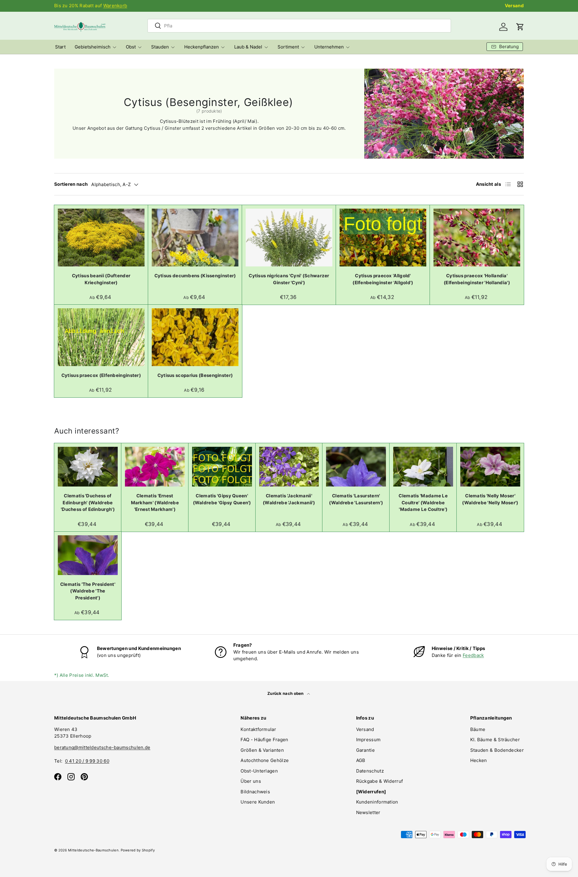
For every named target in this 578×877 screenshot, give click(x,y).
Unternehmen (329, 47)
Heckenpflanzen (201, 47)
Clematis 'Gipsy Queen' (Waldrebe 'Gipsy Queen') (222, 499)
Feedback (473, 655)
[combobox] (299, 25)
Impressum (368, 739)
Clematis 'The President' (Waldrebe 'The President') (87, 591)
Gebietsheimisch (92, 47)
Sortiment (288, 47)
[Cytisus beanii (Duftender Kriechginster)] (101, 237)
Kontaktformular (258, 729)
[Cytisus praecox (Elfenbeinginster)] (101, 337)
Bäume (478, 729)
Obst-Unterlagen (259, 771)
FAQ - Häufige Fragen (264, 739)
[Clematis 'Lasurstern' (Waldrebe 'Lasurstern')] (356, 467)
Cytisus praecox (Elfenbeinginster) (101, 375)
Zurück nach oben (286, 693)
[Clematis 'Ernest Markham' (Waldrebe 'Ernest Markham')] (155, 467)
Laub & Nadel (248, 47)
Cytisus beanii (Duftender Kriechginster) (101, 279)
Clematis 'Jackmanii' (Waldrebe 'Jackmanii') (289, 499)
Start (60, 47)
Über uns (251, 781)
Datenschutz (370, 771)
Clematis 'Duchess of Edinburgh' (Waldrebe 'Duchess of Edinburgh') (88, 502)
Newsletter (368, 812)
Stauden (160, 47)
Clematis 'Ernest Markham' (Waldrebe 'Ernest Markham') (155, 502)
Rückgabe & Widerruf (379, 781)
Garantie (365, 750)
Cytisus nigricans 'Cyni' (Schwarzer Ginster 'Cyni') (289, 279)
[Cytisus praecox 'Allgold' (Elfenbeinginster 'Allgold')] (383, 237)
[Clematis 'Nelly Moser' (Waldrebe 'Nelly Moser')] (490, 467)
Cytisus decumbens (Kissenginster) (195, 275)
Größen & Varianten (262, 750)
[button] (520, 26)
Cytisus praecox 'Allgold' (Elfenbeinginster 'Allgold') (383, 279)
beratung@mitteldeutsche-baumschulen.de (102, 747)
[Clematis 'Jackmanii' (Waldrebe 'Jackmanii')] (289, 467)
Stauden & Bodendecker (497, 750)
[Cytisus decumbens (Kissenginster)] (195, 237)
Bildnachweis (255, 792)
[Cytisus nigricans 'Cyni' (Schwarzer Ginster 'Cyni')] (289, 237)
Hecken (478, 760)
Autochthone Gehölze (265, 760)
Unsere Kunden (258, 802)
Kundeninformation (377, 802)
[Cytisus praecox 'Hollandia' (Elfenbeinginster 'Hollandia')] (477, 237)
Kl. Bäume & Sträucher (495, 739)
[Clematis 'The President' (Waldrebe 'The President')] (88, 555)
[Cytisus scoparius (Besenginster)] (195, 337)
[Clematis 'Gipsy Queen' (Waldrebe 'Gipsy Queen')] (222, 467)
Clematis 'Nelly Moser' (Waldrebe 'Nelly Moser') (490, 499)
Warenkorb (115, 5)
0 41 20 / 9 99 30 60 (87, 761)
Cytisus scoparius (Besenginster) (195, 375)
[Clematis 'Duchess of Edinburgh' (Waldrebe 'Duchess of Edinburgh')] (88, 467)
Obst (131, 47)
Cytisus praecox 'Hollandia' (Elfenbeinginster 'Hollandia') (477, 279)
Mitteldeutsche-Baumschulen (93, 850)
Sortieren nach (71, 184)
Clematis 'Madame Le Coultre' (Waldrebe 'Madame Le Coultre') (423, 502)
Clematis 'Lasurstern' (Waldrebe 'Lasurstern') (356, 499)
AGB (360, 760)
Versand (514, 5)
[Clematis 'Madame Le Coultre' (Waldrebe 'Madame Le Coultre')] (423, 467)
